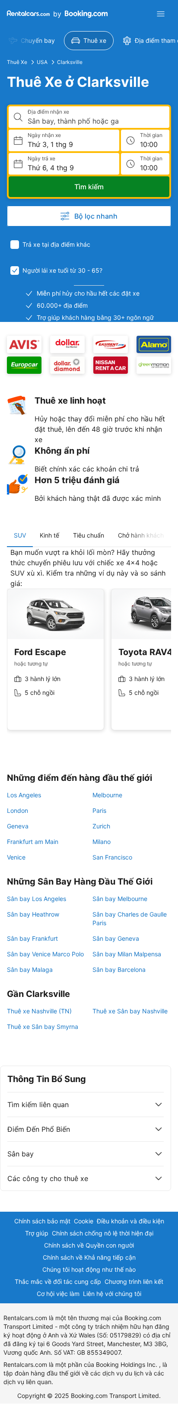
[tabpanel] (89, 645)
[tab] (20, 535)
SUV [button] (20, 535)
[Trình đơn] (160, 13)
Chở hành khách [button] (141, 535)
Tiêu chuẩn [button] (88, 535)
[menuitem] (31, 40)
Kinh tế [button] (49, 535)
